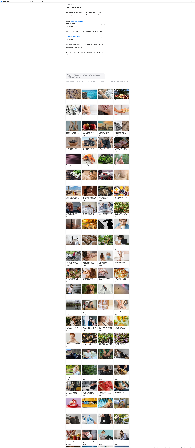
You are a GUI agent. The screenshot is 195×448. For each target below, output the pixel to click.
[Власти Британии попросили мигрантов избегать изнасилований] (105, 128)
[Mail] (1, 1)
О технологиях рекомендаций (178, 447)
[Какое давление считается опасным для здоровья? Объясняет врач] (73, 112)
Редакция (154, 447)
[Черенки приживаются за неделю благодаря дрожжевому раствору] (105, 340)
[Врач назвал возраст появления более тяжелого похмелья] (73, 210)
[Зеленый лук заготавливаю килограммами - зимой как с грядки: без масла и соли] (73, 177)
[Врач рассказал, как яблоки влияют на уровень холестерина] (121, 96)
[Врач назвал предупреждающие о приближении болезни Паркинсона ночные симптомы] (73, 421)
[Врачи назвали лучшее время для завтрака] (121, 193)
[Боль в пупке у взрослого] (73, 291)
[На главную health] (5, 1)
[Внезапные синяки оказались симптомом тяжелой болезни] (105, 112)
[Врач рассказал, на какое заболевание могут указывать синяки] (73, 128)
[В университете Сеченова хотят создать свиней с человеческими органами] (89, 242)
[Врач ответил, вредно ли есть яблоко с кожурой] (89, 128)
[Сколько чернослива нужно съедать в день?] (73, 145)
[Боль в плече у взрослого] (121, 437)
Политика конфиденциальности (188, 447)
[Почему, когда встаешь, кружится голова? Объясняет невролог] (73, 161)
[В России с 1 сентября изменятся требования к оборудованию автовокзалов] (73, 389)
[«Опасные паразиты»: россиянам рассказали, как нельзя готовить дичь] (121, 145)
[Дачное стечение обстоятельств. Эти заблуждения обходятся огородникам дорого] (73, 275)
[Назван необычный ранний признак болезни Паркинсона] (121, 161)
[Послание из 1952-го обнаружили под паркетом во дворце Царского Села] (73, 96)
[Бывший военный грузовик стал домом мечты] (89, 145)
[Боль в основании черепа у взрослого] (105, 372)
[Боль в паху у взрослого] (105, 437)
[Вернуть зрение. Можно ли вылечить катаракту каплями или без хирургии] (89, 275)
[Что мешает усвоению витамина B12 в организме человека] (89, 340)
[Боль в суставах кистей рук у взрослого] (105, 275)
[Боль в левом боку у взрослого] (89, 356)
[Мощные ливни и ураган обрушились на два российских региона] (73, 259)
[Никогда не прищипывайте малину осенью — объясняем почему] (121, 210)
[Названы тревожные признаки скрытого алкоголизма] (89, 307)
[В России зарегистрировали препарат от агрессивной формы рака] (89, 421)
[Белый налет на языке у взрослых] (73, 340)
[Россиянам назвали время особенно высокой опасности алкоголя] (73, 193)
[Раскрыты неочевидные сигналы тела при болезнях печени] (89, 112)
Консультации (68, 4)
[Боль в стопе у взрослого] (121, 307)
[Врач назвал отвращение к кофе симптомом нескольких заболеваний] (121, 226)
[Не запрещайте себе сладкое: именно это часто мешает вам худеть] (73, 405)
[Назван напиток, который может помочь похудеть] (73, 324)
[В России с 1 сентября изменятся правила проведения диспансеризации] (105, 210)
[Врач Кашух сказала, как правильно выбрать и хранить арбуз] (105, 389)
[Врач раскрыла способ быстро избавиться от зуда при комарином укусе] (121, 291)
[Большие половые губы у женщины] (105, 96)
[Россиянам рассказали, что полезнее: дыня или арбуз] (121, 324)
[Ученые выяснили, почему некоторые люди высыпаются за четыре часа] (105, 291)
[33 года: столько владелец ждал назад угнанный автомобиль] (73, 356)
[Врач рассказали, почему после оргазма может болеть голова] (89, 177)
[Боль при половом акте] (121, 356)
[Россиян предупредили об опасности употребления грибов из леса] (105, 193)
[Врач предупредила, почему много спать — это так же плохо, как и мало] (89, 210)
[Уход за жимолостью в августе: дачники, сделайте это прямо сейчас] (105, 242)
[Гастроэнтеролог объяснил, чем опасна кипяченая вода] (73, 242)
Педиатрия (73, 4)
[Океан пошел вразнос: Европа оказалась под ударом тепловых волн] (89, 96)
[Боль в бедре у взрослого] (105, 421)
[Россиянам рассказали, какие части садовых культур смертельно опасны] (105, 356)
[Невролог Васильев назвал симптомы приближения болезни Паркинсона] (121, 421)
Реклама (8, 447)
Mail (1, 447)
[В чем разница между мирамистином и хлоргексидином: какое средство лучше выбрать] (105, 259)
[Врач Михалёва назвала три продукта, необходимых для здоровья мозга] (89, 161)
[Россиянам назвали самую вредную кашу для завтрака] (105, 177)
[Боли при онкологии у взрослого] (121, 242)
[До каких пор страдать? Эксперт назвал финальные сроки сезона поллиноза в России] (73, 372)
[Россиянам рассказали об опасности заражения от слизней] (89, 226)
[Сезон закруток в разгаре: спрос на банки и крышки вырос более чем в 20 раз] (73, 437)
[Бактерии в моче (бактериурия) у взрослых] (89, 437)
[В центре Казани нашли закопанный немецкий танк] (121, 128)
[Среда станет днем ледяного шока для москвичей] (89, 372)
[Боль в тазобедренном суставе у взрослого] (105, 145)
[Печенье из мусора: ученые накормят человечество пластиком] (121, 405)
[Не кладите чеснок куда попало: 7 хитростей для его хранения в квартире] (121, 340)
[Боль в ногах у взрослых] (121, 259)
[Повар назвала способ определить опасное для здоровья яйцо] (121, 112)
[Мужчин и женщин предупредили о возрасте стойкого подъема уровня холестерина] (89, 324)
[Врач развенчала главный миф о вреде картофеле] (121, 372)
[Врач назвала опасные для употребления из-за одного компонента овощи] (105, 161)
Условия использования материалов (162, 447)
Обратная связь (171, 447)
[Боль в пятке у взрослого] (121, 389)
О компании (5, 447)
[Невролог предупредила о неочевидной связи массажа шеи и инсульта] (89, 259)
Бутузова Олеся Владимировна (77, 21)
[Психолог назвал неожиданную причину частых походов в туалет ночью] (105, 307)
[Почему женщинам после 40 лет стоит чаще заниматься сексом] (105, 405)
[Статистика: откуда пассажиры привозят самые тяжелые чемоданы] (89, 405)
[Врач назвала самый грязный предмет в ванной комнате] (73, 226)
